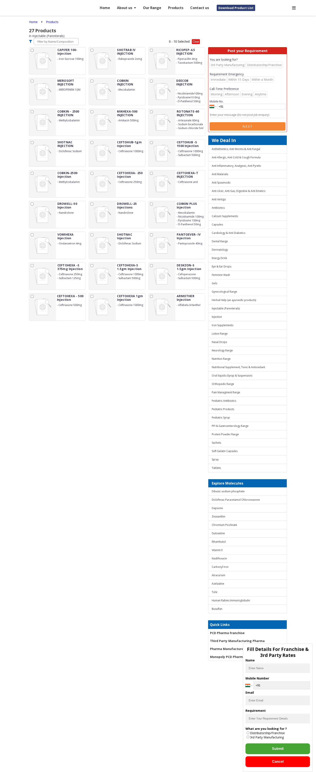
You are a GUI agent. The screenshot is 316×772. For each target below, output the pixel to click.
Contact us (199, 7)
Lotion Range (220, 333)
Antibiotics (218, 208)
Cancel (278, 761)
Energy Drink (219, 258)
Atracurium (218, 575)
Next (247, 126)
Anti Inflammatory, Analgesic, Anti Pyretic (236, 166)
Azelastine (218, 583)
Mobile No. (216, 101)
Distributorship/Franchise (267, 733)
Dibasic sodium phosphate (228, 491)
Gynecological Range (224, 291)
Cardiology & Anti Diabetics (228, 233)
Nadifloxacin (219, 558)
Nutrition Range (221, 359)
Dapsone (217, 508)
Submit (278, 748)
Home (105, 7)
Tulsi (214, 592)
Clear (196, 41)
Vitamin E (217, 550)
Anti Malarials (220, 174)
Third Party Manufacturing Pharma (237, 641)
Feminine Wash (221, 275)
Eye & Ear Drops (221, 266)
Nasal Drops (219, 342)
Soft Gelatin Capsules (225, 451)
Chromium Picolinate (224, 525)
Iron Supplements (222, 325)
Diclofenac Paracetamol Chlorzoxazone (236, 500)
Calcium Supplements (225, 216)
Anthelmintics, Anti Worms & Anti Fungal (236, 149)
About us (124, 7)
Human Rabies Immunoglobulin (231, 600)
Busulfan (217, 609)
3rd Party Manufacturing (267, 737)
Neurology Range (222, 350)
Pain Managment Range (226, 392)
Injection (217, 317)
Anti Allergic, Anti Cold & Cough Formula (236, 157)
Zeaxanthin (218, 516)
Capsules (217, 224)
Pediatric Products (223, 409)
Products (175, 7)
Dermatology (220, 250)
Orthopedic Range (223, 384)
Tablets (216, 468)
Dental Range (220, 241)
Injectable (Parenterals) (226, 308)
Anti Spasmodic (221, 182)
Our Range (152, 7)
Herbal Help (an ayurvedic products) (234, 300)
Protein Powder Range (225, 434)
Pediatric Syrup (221, 417)
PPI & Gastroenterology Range (230, 426)
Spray (215, 459)
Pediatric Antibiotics (224, 401)
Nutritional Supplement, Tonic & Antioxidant (238, 367)
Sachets (216, 443)
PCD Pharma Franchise (227, 633)
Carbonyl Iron (220, 567)
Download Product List (235, 8)
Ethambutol (219, 541)
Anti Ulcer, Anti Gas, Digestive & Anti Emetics (238, 191)
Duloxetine (218, 533)
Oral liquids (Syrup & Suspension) (232, 375)
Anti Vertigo (219, 199)
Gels (214, 283)
